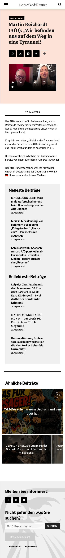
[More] (44, 53)
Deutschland (16, 18)
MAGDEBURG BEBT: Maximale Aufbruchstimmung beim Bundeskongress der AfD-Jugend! (27, 203)
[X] (20, 53)
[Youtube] (24, 500)
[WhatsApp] (12, 53)
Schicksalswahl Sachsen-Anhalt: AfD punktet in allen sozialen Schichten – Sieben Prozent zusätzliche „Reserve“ (27, 255)
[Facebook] (36, 53)
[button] (5, 4)
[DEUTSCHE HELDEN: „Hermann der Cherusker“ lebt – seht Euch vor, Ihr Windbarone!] (26, 449)
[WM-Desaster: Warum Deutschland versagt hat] (32, 411)
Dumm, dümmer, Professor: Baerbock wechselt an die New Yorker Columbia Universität (27, 343)
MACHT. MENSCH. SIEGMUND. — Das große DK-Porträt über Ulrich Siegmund (26, 320)
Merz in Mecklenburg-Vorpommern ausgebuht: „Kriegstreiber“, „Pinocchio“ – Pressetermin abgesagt (27, 228)
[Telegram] (28, 53)
